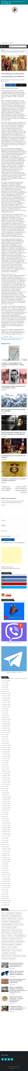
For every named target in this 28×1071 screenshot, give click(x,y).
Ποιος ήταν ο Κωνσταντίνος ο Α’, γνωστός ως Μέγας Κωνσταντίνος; (13, 479)
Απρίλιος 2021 (6, 818)
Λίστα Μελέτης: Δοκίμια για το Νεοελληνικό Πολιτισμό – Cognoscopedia (17, 981)
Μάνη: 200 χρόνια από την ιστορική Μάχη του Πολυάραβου (13, 410)
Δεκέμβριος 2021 (6, 801)
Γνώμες (16, 924)
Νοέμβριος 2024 (6, 726)
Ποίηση (3, 947)
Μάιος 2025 (5, 713)
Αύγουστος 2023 (6, 758)
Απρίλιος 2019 (6, 870)
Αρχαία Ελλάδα (10, 913)
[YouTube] (7, 3)
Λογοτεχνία (10, 935)
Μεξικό (13, 339)
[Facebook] (2, 3)
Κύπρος (3, 935)
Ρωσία (15, 947)
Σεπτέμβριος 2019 (6, 859)
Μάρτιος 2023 (6, 769)
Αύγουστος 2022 (6, 784)
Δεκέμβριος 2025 (6, 698)
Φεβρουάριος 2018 (7, 900)
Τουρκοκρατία (5, 953)
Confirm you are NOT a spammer (13, 542)
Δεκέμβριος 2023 (6, 749)
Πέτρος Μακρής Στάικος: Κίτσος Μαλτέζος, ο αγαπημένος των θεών (13, 387)
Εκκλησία (9, 927)
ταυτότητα (4, 958)
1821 (3, 913)
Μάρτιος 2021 (6, 820)
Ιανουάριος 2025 (6, 721)
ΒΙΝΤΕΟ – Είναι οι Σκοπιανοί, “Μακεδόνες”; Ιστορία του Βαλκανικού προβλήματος (17, 973)
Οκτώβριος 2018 (6, 883)
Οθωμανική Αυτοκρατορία (8, 944)
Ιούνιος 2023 (5, 762)
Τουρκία (19, 950)
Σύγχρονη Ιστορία (6, 950)
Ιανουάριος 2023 (6, 773)
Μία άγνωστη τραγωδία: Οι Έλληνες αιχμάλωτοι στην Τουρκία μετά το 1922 (17, 965)
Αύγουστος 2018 (6, 887)
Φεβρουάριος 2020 (7, 848)
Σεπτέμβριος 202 (6, 904)
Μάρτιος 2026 (6, 691)
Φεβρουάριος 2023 (7, 771)
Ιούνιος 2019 (5, 866)
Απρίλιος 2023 (6, 766)
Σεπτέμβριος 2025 (6, 704)
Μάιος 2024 (5, 738)
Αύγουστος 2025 (6, 706)
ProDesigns (17, 1068)
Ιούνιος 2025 (5, 710)
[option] (17, 1)
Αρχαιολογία (18, 913)
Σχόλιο (3, 505)
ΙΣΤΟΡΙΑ (23, 79)
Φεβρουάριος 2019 (7, 874)
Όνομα (3, 520)
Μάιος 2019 (5, 868)
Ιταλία (20, 933)
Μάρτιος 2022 (6, 795)
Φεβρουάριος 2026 (7, 693)
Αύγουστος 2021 (6, 810)
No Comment (6, 81)
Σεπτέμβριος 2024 (6, 730)
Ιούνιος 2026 (5, 685)
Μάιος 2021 (5, 816)
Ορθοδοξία (18, 944)
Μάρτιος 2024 (6, 743)
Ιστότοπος (4, 531)
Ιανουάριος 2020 (6, 851)
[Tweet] (21, 85)
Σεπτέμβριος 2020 (7, 833)
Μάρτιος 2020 (6, 846)
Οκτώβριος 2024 (6, 728)
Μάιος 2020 (5, 842)
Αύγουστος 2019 (6, 861)
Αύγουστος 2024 (6, 732)
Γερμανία (21, 918)
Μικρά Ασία (19, 938)
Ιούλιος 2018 (5, 889)
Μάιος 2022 (5, 790)
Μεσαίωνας (12, 938)
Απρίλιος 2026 (6, 689)
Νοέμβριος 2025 (6, 700)
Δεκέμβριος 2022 (6, 775)
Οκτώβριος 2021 (6, 805)
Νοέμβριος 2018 (6, 881)
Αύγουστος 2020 (6, 835)
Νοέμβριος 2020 (6, 829)
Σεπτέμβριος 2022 (6, 782)
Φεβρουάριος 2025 (7, 719)
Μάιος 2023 (5, 764)
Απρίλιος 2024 (6, 741)
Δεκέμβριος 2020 (6, 827)
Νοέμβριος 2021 (6, 803)
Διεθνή (21, 924)
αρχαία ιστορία (16, 955)
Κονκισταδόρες (4, 339)
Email (3, 525)
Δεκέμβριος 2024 (6, 723)
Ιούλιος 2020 (5, 838)
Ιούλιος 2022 (5, 786)
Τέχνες (13, 950)
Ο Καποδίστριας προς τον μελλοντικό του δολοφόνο (13, 456)
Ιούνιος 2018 (5, 892)
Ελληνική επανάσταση (17, 930)
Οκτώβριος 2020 (6, 831)
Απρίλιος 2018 (6, 896)
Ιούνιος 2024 (5, 736)
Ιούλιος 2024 (5, 734)
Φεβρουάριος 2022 (7, 797)
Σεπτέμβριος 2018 (6, 885)
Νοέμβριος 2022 (6, 777)
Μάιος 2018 (5, 894)
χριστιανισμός (12, 958)
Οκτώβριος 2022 (6, 779)
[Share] (10, 85)
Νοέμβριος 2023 (6, 751)
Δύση (3, 927)
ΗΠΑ (3, 933)
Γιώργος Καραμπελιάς (14, 921)
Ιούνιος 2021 (5, 814)
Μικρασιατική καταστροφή (8, 941)
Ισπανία (17, 338)
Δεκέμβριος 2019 (6, 853)
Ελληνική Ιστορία (6, 930)
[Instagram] (5, 3)
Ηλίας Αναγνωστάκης (15, 79)
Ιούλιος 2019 (5, 864)
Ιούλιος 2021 (5, 812)
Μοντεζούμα (17, 339)
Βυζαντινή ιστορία (12, 918)
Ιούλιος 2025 (5, 708)
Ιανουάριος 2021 (6, 825)
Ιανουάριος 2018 (6, 902)
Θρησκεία (15, 933)
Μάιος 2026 (5, 687)
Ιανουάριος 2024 (6, 747)
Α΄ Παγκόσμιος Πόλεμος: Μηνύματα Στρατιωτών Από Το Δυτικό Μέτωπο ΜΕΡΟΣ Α (17, 1008)
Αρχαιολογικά (5, 915)
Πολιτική (9, 947)
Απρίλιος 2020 (6, 844)
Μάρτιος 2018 (6, 898)
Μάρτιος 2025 (6, 717)
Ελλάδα (14, 927)
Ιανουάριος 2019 (6, 876)
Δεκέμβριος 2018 (6, 879)
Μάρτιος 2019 (6, 872)
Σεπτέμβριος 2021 (6, 807)
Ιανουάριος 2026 (6, 695)
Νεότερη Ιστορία (19, 941)
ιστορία (21, 338)
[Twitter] (10, 3)
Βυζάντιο (4, 918)
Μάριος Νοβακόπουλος (20, 935)
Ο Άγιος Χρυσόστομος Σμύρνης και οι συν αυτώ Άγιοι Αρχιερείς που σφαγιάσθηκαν (13, 433)
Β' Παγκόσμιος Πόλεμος (15, 915)
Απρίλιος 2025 (6, 715)
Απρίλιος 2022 (6, 792)
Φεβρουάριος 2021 (7, 823)
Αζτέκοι (4, 338)
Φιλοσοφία (12, 953)
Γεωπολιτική (4, 921)
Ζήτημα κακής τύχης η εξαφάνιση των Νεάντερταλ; (6, 488)
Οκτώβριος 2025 (6, 702)
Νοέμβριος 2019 (6, 855)
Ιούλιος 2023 (5, 760)
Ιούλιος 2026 (5, 682)
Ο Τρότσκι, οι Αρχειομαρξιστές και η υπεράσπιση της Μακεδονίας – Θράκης (12, 363)
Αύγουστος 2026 (6, 680)
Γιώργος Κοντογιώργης (7, 924)
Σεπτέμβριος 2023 (6, 756)
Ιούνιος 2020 (5, 840)
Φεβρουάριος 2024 (7, 745)
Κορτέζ (9, 339)
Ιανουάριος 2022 (6, 799)
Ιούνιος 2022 (5, 788)
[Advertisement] (14, 28)
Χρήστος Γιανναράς (6, 955)
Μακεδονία (4, 938)
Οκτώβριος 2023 (6, 754)
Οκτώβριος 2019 (6, 857)
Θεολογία (8, 933)
